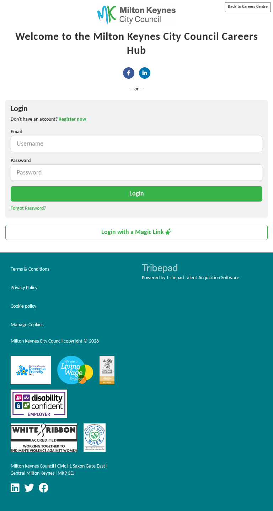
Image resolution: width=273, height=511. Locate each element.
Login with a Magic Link (133, 232)
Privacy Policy (24, 288)
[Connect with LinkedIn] (144, 73)
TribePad (159, 269)
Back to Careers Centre (248, 7)
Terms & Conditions (30, 269)
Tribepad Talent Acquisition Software (202, 278)
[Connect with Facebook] (128, 73)
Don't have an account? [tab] (48, 119)
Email (16, 132)
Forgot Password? (28, 208)
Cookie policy (23, 306)
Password (21, 160)
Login (136, 194)
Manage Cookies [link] (27, 325)
